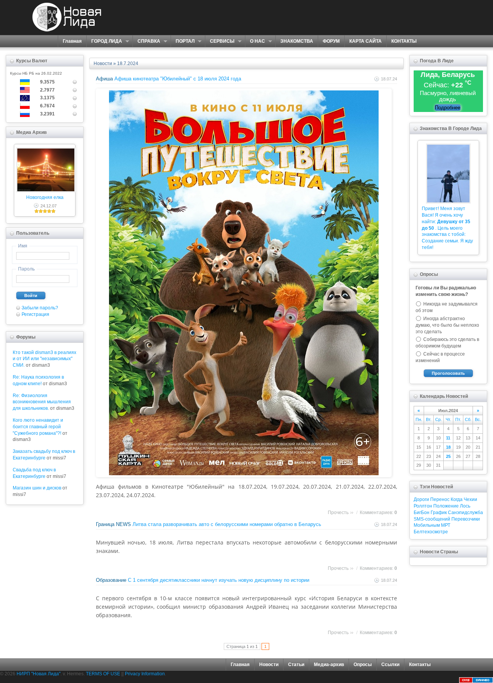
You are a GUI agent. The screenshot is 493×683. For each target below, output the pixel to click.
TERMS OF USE (103, 673)
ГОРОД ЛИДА (104, 41)
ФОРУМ (331, 41)
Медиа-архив (329, 664)
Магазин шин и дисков (37, 488)
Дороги (421, 499)
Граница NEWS (113, 524)
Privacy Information (145, 673)
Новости (103, 63)
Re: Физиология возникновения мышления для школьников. (42, 402)
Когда (457, 499)
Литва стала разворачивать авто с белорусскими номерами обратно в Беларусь (226, 524)
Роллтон (423, 506)
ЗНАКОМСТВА (296, 41)
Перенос (439, 499)
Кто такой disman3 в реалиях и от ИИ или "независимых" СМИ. (44, 359)
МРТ (445, 525)
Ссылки (390, 664)
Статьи (296, 664)
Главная (72, 41)
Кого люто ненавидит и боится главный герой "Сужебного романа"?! (38, 426)
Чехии (470, 499)
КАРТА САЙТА (365, 41)
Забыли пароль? (40, 308)
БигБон (421, 512)
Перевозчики (465, 519)
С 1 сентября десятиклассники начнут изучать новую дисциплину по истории (218, 580)
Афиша (104, 79)
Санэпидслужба (465, 512)
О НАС (255, 41)
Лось (465, 506)
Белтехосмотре (431, 531)
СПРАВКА (146, 41)
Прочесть (338, 512)
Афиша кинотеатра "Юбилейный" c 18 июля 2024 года (177, 79)
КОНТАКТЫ (404, 41)
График (439, 512)
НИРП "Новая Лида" (38, 673)
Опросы (363, 664)
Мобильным (427, 525)
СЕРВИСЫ (220, 41)
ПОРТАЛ (183, 41)
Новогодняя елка (45, 197)
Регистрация (35, 314)
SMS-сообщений (432, 519)
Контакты (420, 664)
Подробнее (447, 107)
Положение (446, 506)
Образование (111, 580)
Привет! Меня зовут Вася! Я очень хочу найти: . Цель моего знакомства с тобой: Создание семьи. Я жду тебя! (447, 228)
